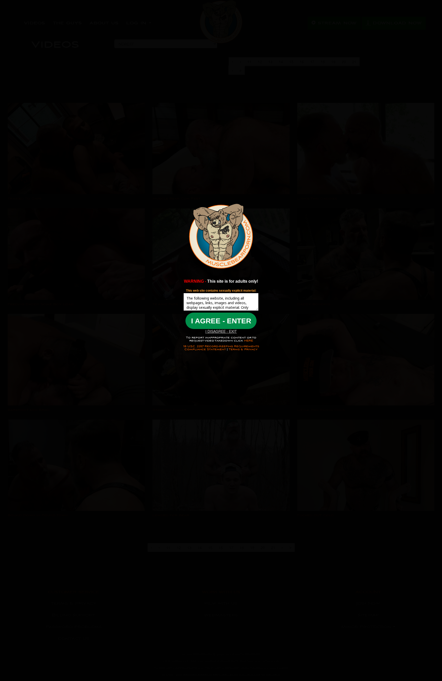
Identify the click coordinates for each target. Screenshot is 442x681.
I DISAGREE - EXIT (221, 331)
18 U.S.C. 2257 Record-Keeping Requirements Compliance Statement (221, 348)
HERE (248, 340)
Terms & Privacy (243, 349)
